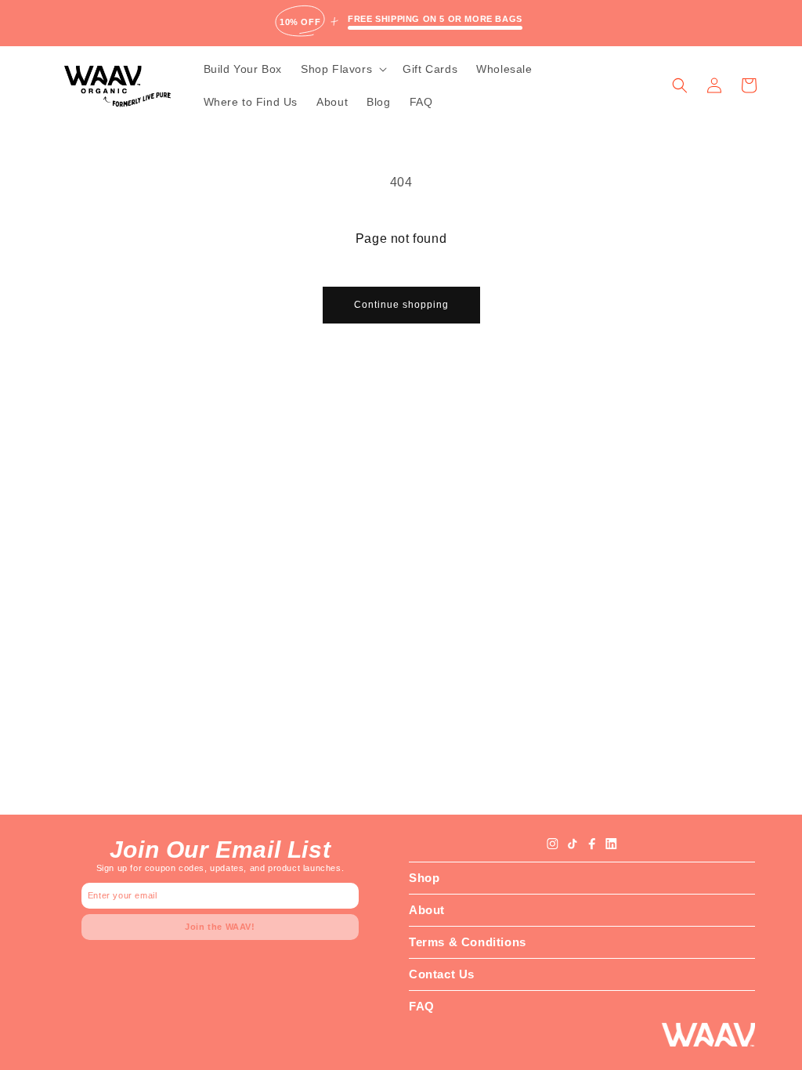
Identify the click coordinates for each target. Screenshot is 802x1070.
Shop (424, 877)
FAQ (422, 1006)
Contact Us (442, 974)
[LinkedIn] (611, 844)
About (427, 909)
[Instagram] (552, 844)
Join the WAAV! (220, 926)
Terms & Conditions (467, 942)
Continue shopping (401, 304)
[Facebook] (592, 844)
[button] (342, 68)
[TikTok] (572, 844)
